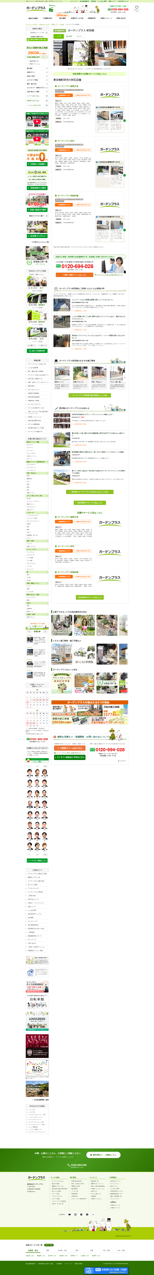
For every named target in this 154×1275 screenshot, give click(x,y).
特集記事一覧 (94, 1181)
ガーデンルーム (31, 563)
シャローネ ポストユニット (36, 1117)
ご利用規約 (31, 932)
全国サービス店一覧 (57, 1203)
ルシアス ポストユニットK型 (36, 1122)
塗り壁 (29, 498)
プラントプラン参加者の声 (79, 1198)
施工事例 (62, 18)
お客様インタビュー (96, 1198)
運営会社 (93, 1)
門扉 (28, 476)
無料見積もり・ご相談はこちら (104, 1155)
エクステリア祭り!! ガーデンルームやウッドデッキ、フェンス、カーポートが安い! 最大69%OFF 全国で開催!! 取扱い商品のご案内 (37, 203)
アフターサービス (33, 888)
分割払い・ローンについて (36, 903)
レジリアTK (32, 1112)
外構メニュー (106, 18)
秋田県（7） (75, 1255)
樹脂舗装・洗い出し (32, 535)
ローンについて (114, 1183)
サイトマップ (74, 1)
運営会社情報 (78, 1263)
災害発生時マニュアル (34, 914)
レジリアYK (32, 1109)
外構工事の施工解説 (33, 397)
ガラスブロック (31, 507)
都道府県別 (74, 1193)
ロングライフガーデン (34, 404)
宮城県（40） (63, 1255)
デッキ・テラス (31, 549)
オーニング (30, 569)
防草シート (30, 611)
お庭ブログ (94, 1191)
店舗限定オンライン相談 (35, 950)
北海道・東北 (33, 1250)
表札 (28, 490)
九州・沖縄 (121, 1250)
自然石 (29, 524)
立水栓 (29, 580)
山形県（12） (85, 1255)
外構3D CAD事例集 (33, 393)
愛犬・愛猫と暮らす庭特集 (35, 371)
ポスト (29, 481)
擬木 (28, 529)
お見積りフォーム (115, 1207)
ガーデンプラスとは (57, 1181)
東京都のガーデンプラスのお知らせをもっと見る (90, 492)
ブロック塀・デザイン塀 (34, 495)
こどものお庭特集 (33, 367)
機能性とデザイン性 (34, 877)
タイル (29, 538)
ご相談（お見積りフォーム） (37, 947)
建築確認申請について (34, 936)
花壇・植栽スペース (33, 583)
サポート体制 (56, 1198)
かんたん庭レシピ (96, 1193)
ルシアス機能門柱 (33, 1127)
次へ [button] (45, 631)
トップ (59, 36)
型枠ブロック (30, 617)
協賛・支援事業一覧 (116, 1196)
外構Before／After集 (33, 400)
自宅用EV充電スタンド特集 (36, 428)
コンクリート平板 (32, 518)
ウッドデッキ (30, 552)
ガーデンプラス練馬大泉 (68, 86)
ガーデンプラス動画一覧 (35, 431)
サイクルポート (31, 464)
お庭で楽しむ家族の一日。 (35, 378)
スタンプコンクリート (33, 521)
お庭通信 (93, 1196)
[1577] (115, 710)
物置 (28, 600)
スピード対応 (56, 1193)
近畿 (91, 1250)
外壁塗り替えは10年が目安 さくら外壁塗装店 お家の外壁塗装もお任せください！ (37, 987)
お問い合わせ (121, 18)
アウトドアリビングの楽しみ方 (37, 364)
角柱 (28, 484)
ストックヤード (31, 597)
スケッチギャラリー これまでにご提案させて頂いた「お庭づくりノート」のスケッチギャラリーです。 (37, 960)
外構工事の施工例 (76, 1181)
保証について (112, 1)
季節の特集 (31, 386)
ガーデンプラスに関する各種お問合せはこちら (110, 275)
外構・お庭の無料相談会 (98, 1186)
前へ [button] (29, 631)
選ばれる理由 (56, 1183)
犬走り (29, 603)
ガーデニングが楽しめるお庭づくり (38, 375)
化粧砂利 (29, 608)
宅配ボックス (30, 493)
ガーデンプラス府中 (66, 141)
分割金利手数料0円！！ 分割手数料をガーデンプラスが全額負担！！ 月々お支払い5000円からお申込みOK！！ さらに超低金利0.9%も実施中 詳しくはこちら (37, 157)
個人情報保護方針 (84, 1)
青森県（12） (41, 1255)
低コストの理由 (32, 884)
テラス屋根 (30, 558)
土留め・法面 (31, 614)
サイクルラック (31, 467)
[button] (124, 120)
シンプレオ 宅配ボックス (35, 1129)
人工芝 (29, 577)
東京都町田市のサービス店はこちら (90, 597)
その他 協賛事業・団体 (41, 1100)
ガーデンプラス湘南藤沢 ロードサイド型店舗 (37, 301)
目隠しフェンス (31, 546)
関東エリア (55, 24)
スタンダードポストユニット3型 (37, 1114)
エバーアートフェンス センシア (37, 1132)
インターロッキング (32, 515)
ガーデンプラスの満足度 (35, 892)
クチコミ (79, 36)
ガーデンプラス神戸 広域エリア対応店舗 (37, 284)
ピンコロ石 (30, 591)
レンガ (29, 586)
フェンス (29, 543)
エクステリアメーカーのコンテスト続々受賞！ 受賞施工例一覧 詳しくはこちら (37, 256)
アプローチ (30, 512)
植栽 (28, 589)
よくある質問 (32, 910)
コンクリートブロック (33, 501)
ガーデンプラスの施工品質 (36, 881)
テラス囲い (30, 560)
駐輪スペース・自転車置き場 (36, 462)
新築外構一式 (34, 61)
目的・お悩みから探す (77, 1183)
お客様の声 (91, 18)
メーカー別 (74, 1191)
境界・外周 (30, 541)
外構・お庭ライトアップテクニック (38, 382)
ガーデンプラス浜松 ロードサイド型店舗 (37, 335)
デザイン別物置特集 (33, 424)
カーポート (30, 445)
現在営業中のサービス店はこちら (90, 503)
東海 (77, 1250)
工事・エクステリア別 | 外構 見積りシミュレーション (38, 412)
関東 (47, 1250)
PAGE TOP (123, 760)
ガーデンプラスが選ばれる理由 (33, 18)
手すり (29, 532)
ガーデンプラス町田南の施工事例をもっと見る (90, 395)
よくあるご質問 (102, 1)
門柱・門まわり (31, 473)
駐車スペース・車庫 (33, 442)
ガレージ (29, 459)
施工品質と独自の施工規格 (59, 1188)
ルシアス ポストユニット (35, 1119)
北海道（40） (30, 1255)
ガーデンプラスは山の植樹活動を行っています (37, 1089)
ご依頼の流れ (47, 18)
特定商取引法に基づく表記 (36, 928)
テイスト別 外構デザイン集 (36, 408)
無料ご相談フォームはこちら (75, 275)
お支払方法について (123, 1)
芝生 (28, 574)
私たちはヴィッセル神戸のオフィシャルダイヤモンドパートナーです (37, 1046)
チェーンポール (31, 453)
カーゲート (30, 447)
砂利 (28, 606)
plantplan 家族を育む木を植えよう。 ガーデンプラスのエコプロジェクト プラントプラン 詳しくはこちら (37, 229)
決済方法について (33, 899)
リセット (44, 57)
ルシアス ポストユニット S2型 (37, 1124)
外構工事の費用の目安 (34, 420)
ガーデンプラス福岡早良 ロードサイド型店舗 (37, 318)
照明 (28, 487)
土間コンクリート (32, 456)
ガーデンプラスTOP (31, 24)
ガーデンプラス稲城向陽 (68, 196)
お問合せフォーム (115, 1205)
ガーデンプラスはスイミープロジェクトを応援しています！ (37, 1068)
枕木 (28, 526)
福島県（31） (96, 1255)
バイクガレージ (31, 470)
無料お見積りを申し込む (37, 39)
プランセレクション (33, 389)
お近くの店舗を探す (37, 351)
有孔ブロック (30, 510)
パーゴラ (29, 566)
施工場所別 (74, 1188)
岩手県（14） (52, 1255)
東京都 (62, 24)
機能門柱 (29, 478)
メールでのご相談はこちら (38, 860)
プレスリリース (32, 921)
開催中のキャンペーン (97, 1183)
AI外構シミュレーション (35, 417)
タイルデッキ (30, 555)
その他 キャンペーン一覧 (40, 242)
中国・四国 (106, 1250)
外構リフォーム (35, 64)
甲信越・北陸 (62, 1250)
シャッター (30, 450)
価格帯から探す (75, 1186)
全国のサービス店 (77, 18)
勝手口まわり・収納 (33, 594)
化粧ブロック (30, 504)
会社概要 (30, 917)
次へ (124, 377)
